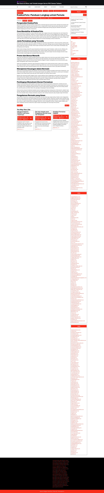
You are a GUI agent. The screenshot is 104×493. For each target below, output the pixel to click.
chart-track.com (74, 119)
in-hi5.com (73, 209)
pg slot (63, 463)
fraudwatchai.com (74, 359)
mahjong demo (74, 46)
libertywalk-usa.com (75, 63)
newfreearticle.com (75, 249)
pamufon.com (74, 408)
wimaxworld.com (74, 123)
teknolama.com (74, 239)
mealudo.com (74, 271)
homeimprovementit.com (76, 332)
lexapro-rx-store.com (75, 178)
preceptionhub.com (75, 336)
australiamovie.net (74, 65)
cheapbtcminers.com (75, 375)
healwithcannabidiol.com (76, 418)
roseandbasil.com (74, 143)
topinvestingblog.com (75, 96)
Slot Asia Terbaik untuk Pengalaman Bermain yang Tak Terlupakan (43, 113)
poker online (65, 460)
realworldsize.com (74, 238)
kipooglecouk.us (74, 158)
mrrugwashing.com (75, 279)
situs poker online (74, 50)
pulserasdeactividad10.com (76, 173)
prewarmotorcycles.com (76, 85)
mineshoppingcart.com (75, 345)
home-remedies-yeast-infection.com (78, 340)
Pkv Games (62, 6)
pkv (72, 41)
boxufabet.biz (74, 435)
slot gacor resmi (60, 468)
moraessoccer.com (75, 117)
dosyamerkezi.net (74, 88)
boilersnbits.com (74, 246)
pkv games (73, 42)
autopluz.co (73, 79)
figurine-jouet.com (75, 438)
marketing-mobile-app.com (76, 266)
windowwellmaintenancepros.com (78, 320)
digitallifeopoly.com (75, 350)
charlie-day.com (74, 272)
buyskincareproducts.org (76, 179)
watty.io (72, 216)
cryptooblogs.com (75, 362)
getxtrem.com (74, 260)
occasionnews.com (75, 314)
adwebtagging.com (75, 305)
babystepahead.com (75, 307)
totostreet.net (74, 357)
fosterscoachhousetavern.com (77, 243)
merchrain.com (74, 446)
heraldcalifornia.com (75, 386)
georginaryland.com (75, 142)
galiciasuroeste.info (75, 112)
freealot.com (73, 380)
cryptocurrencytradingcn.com (77, 297)
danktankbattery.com (75, 269)
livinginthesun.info (74, 217)
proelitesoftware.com (75, 395)
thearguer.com (74, 264)
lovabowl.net (73, 331)
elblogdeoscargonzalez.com (77, 134)
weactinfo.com (74, 262)
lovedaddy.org (74, 276)
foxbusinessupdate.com (76, 275)
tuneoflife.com (74, 319)
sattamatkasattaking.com (76, 427)
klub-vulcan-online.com (76, 400)
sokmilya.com (74, 450)
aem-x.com (73, 361)
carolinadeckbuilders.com (76, 95)
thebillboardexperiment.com (77, 430)
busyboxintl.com (74, 230)
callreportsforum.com (75, 448)
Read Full (20, 129)
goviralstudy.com (74, 169)
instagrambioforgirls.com (76, 256)
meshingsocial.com (75, 263)
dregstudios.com (74, 114)
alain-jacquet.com (74, 225)
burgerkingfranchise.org (76, 235)
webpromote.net (74, 135)
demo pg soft (63, 479)
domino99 (57, 461)
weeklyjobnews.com (75, 302)
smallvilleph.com (74, 110)
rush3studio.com (74, 205)
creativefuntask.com (75, 373)
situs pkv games (64, 477)
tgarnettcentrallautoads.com (77, 76)
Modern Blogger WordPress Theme (48, 491)
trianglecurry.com (74, 421)
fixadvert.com (74, 78)
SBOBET (45, 6)
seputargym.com (74, 353)
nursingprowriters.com (75, 292)
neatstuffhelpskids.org (75, 115)
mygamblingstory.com (75, 196)
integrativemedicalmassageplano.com (79, 277)
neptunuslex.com (74, 70)
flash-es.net (73, 281)
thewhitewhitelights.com (76, 144)
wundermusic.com (74, 369)
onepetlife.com (74, 429)
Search (79, 11)
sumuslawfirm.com (75, 290)
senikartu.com (74, 213)
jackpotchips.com (74, 393)
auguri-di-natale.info (75, 71)
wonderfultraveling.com (76, 121)
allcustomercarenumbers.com (77, 396)
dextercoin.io (73, 186)
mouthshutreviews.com (75, 348)
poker (54, 461)
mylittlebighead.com (75, 379)
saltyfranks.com (74, 100)
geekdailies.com (74, 444)
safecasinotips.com (75, 392)
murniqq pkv (55, 484)
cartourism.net (74, 170)
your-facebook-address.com (77, 439)
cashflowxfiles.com (75, 258)
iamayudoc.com (74, 378)
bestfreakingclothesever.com (77, 288)
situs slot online (60, 486)
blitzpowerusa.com (75, 250)
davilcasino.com (74, 358)
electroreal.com (74, 341)
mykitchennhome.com (75, 160)
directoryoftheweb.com (76, 203)
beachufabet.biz (74, 431)
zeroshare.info (74, 105)
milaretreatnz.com (74, 108)
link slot (72, 48)
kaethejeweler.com (75, 426)
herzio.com (73, 208)
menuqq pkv (55, 460)
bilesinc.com (73, 106)
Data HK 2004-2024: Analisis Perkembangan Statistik (76, 26)
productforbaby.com (75, 241)
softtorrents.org (74, 404)
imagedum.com (74, 422)
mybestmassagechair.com (76, 149)
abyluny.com (73, 451)
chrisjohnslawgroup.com (76, 399)
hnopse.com (73, 312)
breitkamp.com (74, 401)
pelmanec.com (74, 200)
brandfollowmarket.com (76, 301)
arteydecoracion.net (75, 138)
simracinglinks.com (75, 87)
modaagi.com (74, 109)
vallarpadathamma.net (75, 237)
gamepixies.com (74, 388)
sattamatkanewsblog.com (76, 296)
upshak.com (73, 282)
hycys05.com (73, 252)
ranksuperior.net (74, 306)
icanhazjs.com (74, 166)
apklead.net (73, 453)
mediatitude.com (74, 84)
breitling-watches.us (75, 75)
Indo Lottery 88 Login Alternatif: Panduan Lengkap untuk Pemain (78, 29)
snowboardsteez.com (75, 255)
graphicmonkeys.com (75, 387)
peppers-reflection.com (76, 318)
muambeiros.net (74, 130)
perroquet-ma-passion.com (76, 440)
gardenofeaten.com (75, 251)
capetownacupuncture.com (76, 221)
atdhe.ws (73, 145)
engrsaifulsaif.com (74, 374)
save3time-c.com (74, 80)
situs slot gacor (61, 464)
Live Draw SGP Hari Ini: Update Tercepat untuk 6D (78, 23)
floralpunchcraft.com (75, 267)
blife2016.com (74, 414)
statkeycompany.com (75, 93)
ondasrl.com (73, 413)
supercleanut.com (74, 383)
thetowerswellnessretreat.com (77, 423)
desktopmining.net (75, 175)
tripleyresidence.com (75, 403)
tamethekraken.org (75, 410)
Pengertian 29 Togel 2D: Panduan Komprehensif (77, 20)
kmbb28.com (73, 447)
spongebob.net (74, 229)
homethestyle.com (75, 365)
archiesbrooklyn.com (75, 128)
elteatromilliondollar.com (76, 234)
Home (29, 6)
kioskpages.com (74, 420)
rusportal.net (73, 215)
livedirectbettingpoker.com (76, 273)
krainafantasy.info (74, 211)
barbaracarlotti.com (75, 174)
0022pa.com (73, 104)
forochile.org (73, 118)
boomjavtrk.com (74, 452)
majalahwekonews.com (75, 198)
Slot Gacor (53, 6)
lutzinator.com (74, 412)
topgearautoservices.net (76, 436)
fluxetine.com (74, 152)
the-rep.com (73, 98)
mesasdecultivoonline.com (76, 245)
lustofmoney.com (74, 315)
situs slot (66, 464)
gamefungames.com (75, 370)
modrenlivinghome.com (76, 442)
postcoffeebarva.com (75, 233)
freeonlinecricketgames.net (76, 125)
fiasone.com (73, 268)
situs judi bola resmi (63, 481)
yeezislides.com (74, 337)
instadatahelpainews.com (76, 443)
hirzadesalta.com (74, 349)
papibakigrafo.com (75, 165)
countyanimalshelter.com (76, 303)
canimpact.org (74, 168)
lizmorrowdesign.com (75, 417)
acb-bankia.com (74, 280)
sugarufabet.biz (74, 434)
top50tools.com (74, 97)
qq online (73, 44)
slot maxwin (55, 464)
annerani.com (73, 101)
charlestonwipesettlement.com (77, 299)
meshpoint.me (74, 228)
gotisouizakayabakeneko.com (77, 226)
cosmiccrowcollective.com (76, 224)
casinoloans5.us (74, 156)
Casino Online (37, 6)
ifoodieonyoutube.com (75, 344)
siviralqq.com (73, 285)
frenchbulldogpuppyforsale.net (77, 181)
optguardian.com (74, 356)
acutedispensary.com (75, 294)
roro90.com (73, 207)
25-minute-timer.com (75, 371)
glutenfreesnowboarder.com (77, 416)
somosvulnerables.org (75, 405)
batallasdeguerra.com (75, 113)
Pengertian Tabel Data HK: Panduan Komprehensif (77, 33)
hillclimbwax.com (74, 311)
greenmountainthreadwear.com (77, 293)
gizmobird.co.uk (74, 66)
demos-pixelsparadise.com (76, 83)
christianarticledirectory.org (76, 187)
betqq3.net (73, 155)
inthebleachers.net (74, 177)
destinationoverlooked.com (76, 309)
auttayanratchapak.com (76, 232)
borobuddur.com (74, 367)
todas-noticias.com (75, 212)
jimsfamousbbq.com (75, 62)
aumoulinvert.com (74, 161)
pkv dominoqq (74, 45)
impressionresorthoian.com (76, 286)
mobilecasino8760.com (76, 153)
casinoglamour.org (75, 185)
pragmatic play (55, 467)
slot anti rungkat (56, 466)
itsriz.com (73, 219)
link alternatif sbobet (63, 482)
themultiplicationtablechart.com (77, 183)
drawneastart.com (74, 389)
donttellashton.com (75, 204)
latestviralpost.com (75, 247)
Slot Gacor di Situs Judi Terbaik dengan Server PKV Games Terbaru (39, 3)
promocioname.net (75, 122)
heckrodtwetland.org (75, 147)
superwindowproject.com (76, 164)
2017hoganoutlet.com (75, 199)
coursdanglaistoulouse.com (76, 68)
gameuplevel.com (74, 363)
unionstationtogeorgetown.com (77, 376)
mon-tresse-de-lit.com (75, 433)
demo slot (66, 468)
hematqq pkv (60, 484)
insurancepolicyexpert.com (76, 92)
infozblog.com (74, 131)
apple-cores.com (74, 172)
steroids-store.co (74, 136)
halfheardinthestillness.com (76, 148)
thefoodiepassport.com (76, 162)
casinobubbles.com (75, 352)
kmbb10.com (73, 259)
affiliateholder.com (75, 322)
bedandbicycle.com (75, 384)
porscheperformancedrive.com (77, 409)
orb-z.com (73, 242)
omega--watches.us (75, 74)
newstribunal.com (74, 333)
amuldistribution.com (75, 366)
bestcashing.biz (74, 126)
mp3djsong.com (74, 67)
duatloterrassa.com (75, 406)
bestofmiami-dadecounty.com (77, 343)
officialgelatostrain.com (76, 425)
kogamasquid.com (75, 182)
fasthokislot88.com (75, 391)
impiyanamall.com (74, 354)
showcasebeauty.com (75, 91)
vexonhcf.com (74, 81)
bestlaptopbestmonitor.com (76, 140)
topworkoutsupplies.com (76, 346)
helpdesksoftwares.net (75, 329)
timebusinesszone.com (75, 316)
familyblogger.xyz (74, 397)
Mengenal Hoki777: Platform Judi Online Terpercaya (23, 113)
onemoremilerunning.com (76, 254)
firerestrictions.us (74, 127)
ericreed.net (73, 151)
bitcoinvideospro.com (75, 222)
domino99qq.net (74, 202)
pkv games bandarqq (61, 472)
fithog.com (73, 139)
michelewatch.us (74, 72)
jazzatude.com (74, 102)
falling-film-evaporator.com (76, 289)
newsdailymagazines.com (76, 335)
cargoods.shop (74, 220)
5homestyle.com (74, 189)
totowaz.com (73, 298)
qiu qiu (72, 54)
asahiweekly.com (74, 382)
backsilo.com (73, 284)
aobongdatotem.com (75, 339)
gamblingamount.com (75, 310)
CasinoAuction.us (74, 157)
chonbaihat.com (74, 132)
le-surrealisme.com (75, 89)
